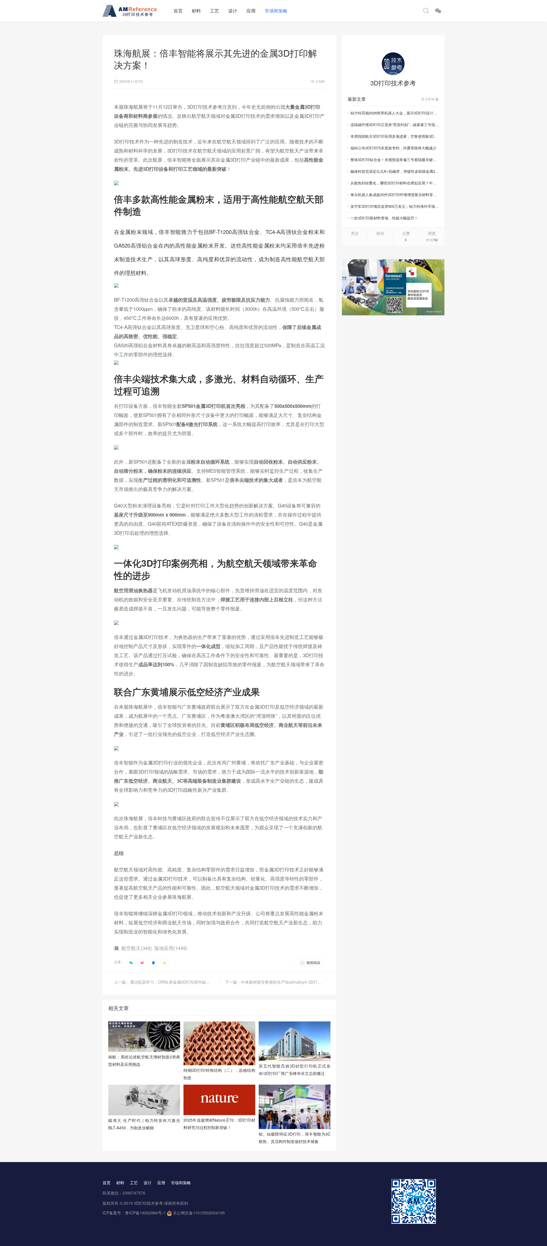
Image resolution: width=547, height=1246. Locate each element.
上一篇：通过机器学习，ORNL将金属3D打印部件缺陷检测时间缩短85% (166, 982)
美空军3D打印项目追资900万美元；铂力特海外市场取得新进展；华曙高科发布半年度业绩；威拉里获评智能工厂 (394, 206)
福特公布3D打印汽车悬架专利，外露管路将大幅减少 (393, 148)
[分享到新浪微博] (142, 962)
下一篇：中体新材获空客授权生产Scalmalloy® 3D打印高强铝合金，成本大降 (275, 982)
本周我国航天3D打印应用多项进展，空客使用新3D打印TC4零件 (394, 136)
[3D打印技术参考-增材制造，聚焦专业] (136, 11)
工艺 (214, 10)
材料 (196, 10)
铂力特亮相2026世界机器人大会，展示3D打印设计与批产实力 (394, 113)
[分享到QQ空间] (164, 962)
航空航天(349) (136, 947)
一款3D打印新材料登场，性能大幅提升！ (384, 218)
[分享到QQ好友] (153, 962)
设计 (232, 10)
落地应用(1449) (170, 947)
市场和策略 (276, 10)
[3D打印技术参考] (393, 64)
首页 (178, 10)
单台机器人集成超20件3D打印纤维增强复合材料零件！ (394, 194)
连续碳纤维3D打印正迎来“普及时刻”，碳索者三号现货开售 (394, 124)
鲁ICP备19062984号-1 (145, 1213)
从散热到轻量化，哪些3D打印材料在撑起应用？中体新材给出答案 (394, 183)
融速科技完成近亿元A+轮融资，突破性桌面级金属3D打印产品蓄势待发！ (394, 171)
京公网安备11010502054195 (199, 1213)
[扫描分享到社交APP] (131, 962)
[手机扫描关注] (438, 11)
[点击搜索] (426, 11)
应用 (251, 10)
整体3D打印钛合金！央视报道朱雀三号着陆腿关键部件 (394, 159)
